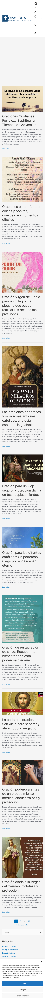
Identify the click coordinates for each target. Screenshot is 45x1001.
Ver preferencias (22, 996)
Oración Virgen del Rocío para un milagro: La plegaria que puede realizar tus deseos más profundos (21, 305)
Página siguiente (23, 925)
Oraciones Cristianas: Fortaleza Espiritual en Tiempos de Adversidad (20, 120)
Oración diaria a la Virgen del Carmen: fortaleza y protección (21, 886)
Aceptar (22, 984)
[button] (42, 961)
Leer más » (6, 149)
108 (28, 921)
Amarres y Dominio (9, 946)
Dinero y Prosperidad (9, 956)
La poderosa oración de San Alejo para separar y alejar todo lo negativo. (21, 724)
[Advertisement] (22, 60)
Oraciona (35, 18)
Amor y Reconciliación (10, 949)
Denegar (22, 990)
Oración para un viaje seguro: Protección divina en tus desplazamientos (21, 490)
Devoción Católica (8, 953)
